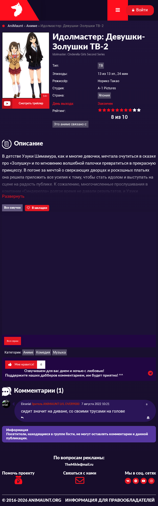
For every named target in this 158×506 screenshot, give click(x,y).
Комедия (43, 352)
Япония (104, 95)
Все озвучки (12, 207)
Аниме (28, 352)
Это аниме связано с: (70, 124)
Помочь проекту (18, 473)
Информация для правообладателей (110, 500)
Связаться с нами (79, 473)
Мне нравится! (28, 364)
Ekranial (26, 404)
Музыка (59, 352)
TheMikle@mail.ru (79, 464)
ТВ (101, 65)
